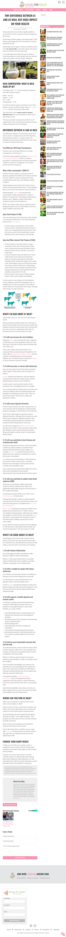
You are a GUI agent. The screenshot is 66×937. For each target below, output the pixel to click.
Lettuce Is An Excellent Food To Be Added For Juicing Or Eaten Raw (55, 206)
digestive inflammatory (26, 426)
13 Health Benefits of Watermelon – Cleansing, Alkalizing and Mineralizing (55, 135)
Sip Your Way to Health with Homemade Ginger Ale (53, 142)
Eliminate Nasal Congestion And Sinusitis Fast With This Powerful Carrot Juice (55, 109)
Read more (16, 798)
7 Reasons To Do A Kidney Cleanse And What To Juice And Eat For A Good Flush (55, 103)
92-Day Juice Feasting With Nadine (55, 181)
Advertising (18, 929)
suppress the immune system (21, 354)
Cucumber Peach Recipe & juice (54, 32)
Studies (5, 376)
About (9, 929)
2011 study (7, 509)
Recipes (38, 10)
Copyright (56, 929)
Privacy (36, 929)
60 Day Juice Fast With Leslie (54, 174)
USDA (15, 90)
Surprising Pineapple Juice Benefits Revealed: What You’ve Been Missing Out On (55, 122)
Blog (50, 10)
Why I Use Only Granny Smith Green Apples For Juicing (55, 213)
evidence (16, 193)
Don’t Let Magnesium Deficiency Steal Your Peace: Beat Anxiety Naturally (54, 155)
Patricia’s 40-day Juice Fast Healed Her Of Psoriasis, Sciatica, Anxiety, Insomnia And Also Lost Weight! (55, 116)
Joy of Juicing (29, 10)
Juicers (45, 10)
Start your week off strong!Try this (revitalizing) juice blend (54, 38)
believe (35, 515)
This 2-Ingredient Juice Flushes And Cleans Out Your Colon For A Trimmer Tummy (55, 96)
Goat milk (9, 731)
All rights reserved (23, 933)
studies (11, 340)
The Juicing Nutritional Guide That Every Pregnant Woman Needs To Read (55, 193)
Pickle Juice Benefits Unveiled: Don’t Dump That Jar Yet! (54, 148)
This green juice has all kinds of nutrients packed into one (55, 44)
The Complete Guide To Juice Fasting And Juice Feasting (55, 51)
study (11, 585)
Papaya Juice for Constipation (54, 58)
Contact (27, 929)
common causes (8, 496)
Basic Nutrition (18, 10)
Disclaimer (45, 929)
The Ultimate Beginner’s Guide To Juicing (55, 200)
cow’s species (15, 222)
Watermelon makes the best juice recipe (55, 83)
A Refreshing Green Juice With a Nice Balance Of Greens (54, 90)
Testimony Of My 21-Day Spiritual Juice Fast (55, 187)
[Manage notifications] (62, 933)
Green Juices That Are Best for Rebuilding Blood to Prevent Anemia (54, 167)
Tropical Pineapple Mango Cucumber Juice (53, 77)
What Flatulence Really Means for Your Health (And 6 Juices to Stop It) (55, 161)
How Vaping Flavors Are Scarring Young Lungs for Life (8, 824)
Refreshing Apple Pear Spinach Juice (54, 70)
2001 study (13, 452)
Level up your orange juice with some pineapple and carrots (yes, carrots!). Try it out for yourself (55, 64)
